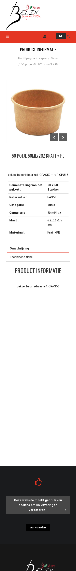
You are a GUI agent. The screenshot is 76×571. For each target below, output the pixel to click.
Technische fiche (21, 257)
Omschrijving (19, 248)
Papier (43, 58)
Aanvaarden (38, 527)
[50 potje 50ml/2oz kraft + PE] (38, 82)
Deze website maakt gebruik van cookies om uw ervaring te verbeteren (38, 505)
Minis (54, 58)
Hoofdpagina (26, 58)
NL (61, 36)
